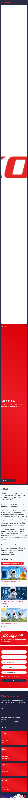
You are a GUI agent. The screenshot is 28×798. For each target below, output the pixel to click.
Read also (7, 559)
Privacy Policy (14, 676)
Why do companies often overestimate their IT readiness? (13, 602)
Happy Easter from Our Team (9, 623)
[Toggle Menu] (25, 3)
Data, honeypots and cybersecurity (10, 581)
